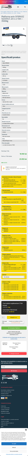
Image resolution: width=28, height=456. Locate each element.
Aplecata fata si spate (7, 101)
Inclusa (4, 132)
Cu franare (5, 80)
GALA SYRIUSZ (6, 63)
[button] (26, 429)
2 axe (4, 84)
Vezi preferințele (14, 451)
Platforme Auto (10, 11)
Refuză (14, 447)
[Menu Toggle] (18, 7)
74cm (4, 106)
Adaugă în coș (13, 317)
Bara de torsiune (6, 136)
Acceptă (14, 443)
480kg (4, 88)
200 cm (4, 76)
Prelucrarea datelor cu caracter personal (14, 454)
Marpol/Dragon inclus (7, 140)
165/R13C (5, 127)
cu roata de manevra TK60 (9, 145)
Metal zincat (5, 93)
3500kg (4, 67)
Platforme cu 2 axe (18, 11)
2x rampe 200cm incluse (8, 123)
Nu (3, 119)
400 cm (4, 71)
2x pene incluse (6, 114)
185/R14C (9, 127)
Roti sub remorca (6, 97)
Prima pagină (3, 11)
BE (3, 110)
